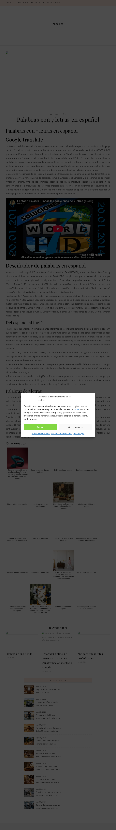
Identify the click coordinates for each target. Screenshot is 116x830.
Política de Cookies (41, 433)
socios (77, 409)
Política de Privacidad (61, 433)
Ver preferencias (75, 427)
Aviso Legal (79, 433)
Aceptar (40, 427)
